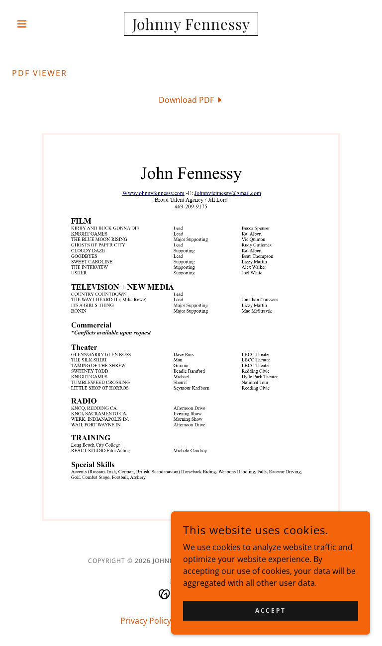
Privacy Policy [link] (145, 620)
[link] (191, 26)
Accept (270, 610)
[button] (39, 24)
